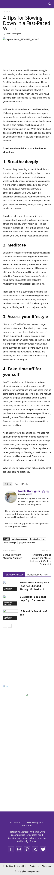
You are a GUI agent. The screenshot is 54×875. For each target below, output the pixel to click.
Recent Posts (21, 484)
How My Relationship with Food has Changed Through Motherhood (34, 586)
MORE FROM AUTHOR (37, 575)
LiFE (30, 494)
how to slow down (37, 539)
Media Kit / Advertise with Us (15, 866)
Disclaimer (46, 866)
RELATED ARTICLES (14, 575)
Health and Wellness (8, 589)
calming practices (19, 539)
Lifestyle (14, 11)
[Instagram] (47, 492)
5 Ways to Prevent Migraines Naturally (12, 556)
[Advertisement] (21, 660)
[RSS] (35, 849)
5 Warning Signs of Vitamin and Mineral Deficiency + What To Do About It (40, 559)
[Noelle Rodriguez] (11, 497)
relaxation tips (10, 542)
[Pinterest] (27, 849)
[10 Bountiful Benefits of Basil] (10, 615)
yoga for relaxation (27, 542)
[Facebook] (43, 492)
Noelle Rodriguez (13, 34)
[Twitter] (43, 849)
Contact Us (34, 866)
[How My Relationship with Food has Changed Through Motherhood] (10, 586)
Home (5, 11)
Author (7, 484)
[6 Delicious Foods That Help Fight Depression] (10, 600)
